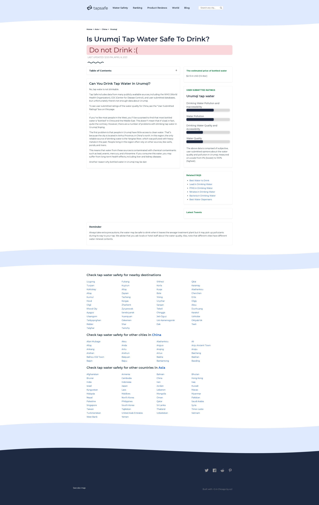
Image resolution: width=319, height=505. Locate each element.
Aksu (194, 305)
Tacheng (126, 297)
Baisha (160, 357)
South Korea (128, 405)
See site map (79, 488)
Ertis (194, 297)
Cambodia (127, 378)
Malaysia (91, 394)
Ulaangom (92, 316)
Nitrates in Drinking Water (202, 192)
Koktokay (91, 289)
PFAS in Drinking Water (201, 188)
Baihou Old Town (95, 357)
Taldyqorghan (94, 320)
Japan (125, 386)
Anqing (160, 349)
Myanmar (196, 394)
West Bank (92, 417)
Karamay (196, 285)
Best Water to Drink (199, 180)
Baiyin (89, 361)
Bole (159, 293)
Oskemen (126, 320)
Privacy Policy (114, 470)
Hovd (89, 301)
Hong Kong (197, 378)
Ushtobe (196, 316)
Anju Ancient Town (201, 345)
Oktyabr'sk (197, 320)
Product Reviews (157, 7)
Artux (159, 353)
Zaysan (125, 293)
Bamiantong (163, 361)
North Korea (128, 397)
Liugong (91, 282)
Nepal (90, 397)
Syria (194, 405)
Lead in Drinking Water (200, 184)
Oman (160, 397)
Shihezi (160, 282)
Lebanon (161, 390)
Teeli (194, 324)
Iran (158, 382)
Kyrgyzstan (92, 390)
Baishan (195, 357)
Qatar (159, 401)
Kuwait (195, 386)
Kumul (90, 297)
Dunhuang (197, 309)
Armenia (126, 374)
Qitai (194, 282)
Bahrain (160, 374)
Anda (124, 345)
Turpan (90, 285)
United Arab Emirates (132, 413)
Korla (159, 285)
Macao (195, 390)
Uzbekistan (162, 413)
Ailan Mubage (93, 341)
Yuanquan (127, 316)
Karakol (195, 312)
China (156, 335)
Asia (162, 367)
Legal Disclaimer (138, 470)
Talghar (90, 328)
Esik (158, 324)
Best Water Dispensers (200, 199)
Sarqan (160, 305)
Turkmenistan (94, 413)
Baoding (196, 361)
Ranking (137, 7)
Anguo (160, 345)
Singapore (92, 405)
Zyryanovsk (127, 309)
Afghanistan (93, 374)
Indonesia (126, 382)
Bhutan (195, 374)
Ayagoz (90, 312)
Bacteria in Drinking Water (202, 196)
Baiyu (124, 361)
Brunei (90, 378)
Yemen (125, 417)
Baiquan (126, 357)
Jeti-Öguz (162, 316)
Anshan (90, 353)
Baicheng (196, 353)
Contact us (94, 470)
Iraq (193, 382)
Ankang (90, 349)
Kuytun (125, 285)
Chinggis (161, 312)
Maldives (126, 394)
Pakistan (196, 397)
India (89, 382)
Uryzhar (161, 301)
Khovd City (92, 309)
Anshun (125, 353)
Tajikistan (126, 409)
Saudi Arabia (198, 401)
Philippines (127, 401)
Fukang (125, 282)
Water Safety (120, 7)
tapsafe (100, 8)
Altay (124, 289)
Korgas (125, 301)
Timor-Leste (197, 409)
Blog (187, 7)
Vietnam (196, 413)
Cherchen (196, 293)
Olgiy (194, 301)
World (175, 7)
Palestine (91, 401)
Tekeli (160, 309)
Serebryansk (128, 312)
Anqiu (195, 349)
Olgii (89, 305)
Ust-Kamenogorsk (166, 320)
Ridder (90, 324)
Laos (124, 390)
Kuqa (159, 289)
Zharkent (126, 305)
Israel (89, 386)
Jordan (160, 386)
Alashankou (197, 289)
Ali (193, 341)
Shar (124, 324)
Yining (160, 297)
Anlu (124, 349)
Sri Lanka (161, 405)
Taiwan (90, 409)
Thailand (161, 409)
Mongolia (161, 394)
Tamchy (126, 328)
